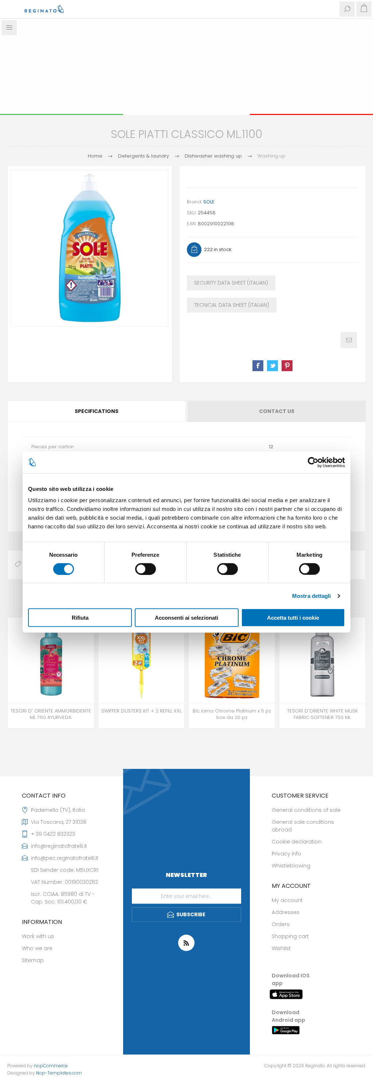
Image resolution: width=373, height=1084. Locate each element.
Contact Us (276, 411)
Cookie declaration (297, 841)
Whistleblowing (291, 865)
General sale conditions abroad (303, 825)
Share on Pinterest (287, 365)
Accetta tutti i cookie (293, 618)
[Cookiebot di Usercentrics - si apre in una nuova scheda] (313, 462)
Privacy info (286, 853)
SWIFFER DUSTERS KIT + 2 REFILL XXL (141, 711)
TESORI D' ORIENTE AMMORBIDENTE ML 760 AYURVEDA (51, 714)
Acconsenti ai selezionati (186, 618)
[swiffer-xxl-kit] (141, 660)
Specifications (96, 411)
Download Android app (288, 1016)
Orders (281, 924)
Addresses (285, 912)
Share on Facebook (257, 365)
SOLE (209, 201)
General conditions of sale (306, 810)
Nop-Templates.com (59, 1073)
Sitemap (33, 960)
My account (287, 900)
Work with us (38, 936)
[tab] (96, 411)
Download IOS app (291, 979)
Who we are (37, 948)
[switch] (145, 569)
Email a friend (349, 340)
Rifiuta (80, 618)
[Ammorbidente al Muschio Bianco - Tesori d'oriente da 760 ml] (322, 660)
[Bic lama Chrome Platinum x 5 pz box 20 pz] (231, 660)
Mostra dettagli (311, 595)
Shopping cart (290, 936)
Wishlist (281, 948)
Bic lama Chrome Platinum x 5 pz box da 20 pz (232, 714)
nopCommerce (51, 1066)
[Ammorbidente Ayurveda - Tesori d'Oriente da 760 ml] (50, 660)
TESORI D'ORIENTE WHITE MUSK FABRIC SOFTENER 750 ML (322, 714)
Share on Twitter (272, 365)
